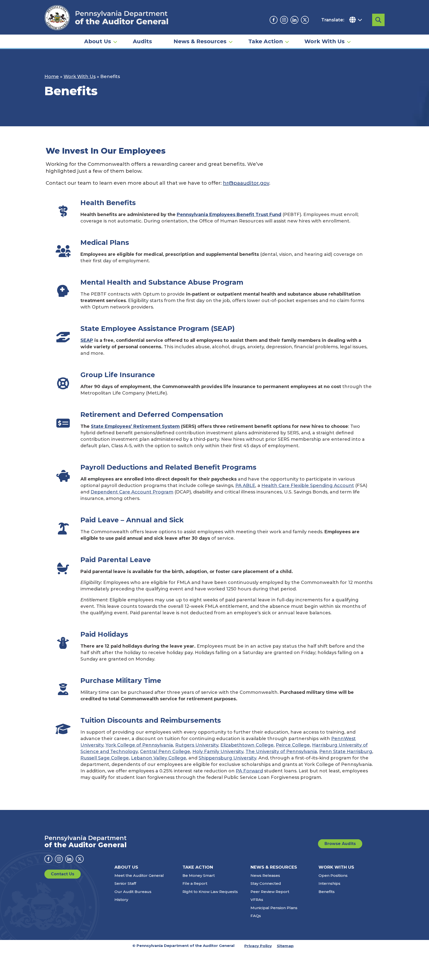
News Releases (265, 875)
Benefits (327, 891)
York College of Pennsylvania (139, 745)
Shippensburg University (227, 758)
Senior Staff (125, 883)
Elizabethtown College (247, 745)
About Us (97, 41)
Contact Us (62, 874)
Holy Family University (217, 751)
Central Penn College (165, 751)
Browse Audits (340, 843)
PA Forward (249, 771)
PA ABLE (245, 485)
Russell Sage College (104, 758)
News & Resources (200, 41)
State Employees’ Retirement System (135, 426)
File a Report (194, 883)
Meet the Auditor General (139, 875)
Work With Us (324, 41)
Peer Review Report (269, 891)
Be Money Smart (198, 875)
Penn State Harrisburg (345, 751)
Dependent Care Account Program (132, 492)
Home (51, 76)
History (121, 899)
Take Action (265, 41)
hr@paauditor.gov (246, 183)
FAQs (255, 915)
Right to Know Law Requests (210, 891)
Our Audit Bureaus (132, 891)
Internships (329, 883)
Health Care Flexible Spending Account (307, 485)
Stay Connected (265, 883)
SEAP (86, 340)
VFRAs (256, 899)
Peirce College (293, 745)
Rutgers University (196, 745)
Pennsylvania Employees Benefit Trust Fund (229, 214)
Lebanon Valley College (158, 758)
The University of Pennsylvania (281, 751)
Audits (142, 41)
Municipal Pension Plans (273, 907)
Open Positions (333, 875)
